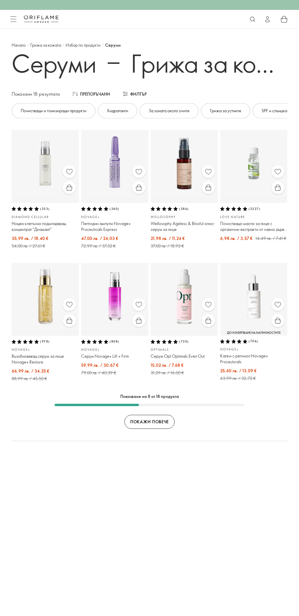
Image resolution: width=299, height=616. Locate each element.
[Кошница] (284, 19)
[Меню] (13, 19)
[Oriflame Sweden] (41, 19)
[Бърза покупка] (69, 187)
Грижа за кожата (45, 45)
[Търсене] (252, 19)
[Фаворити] (69, 171)
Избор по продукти (83, 45)
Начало (19, 45)
